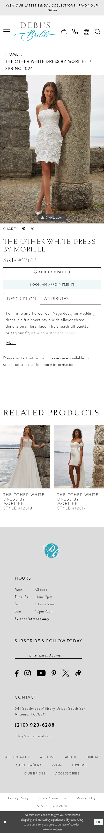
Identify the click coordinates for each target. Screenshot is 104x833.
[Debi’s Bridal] (39, 31)
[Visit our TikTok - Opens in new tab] (78, 673)
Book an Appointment (52, 285)
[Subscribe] (79, 655)
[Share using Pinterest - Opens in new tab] (23, 229)
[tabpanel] (52, 149)
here (59, 829)
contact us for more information (44, 364)
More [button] (11, 342)
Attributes (56, 299)
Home (12, 54)
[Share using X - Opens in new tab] (32, 229)
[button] (6, 32)
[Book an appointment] (86, 31)
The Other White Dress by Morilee (46, 62)
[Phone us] (75, 31)
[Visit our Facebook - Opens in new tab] (17, 673)
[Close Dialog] (4, 822)
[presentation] (25, 457)
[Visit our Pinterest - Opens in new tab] (54, 673)
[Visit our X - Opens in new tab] (66, 673)
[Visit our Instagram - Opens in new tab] (27, 673)
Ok (98, 822)
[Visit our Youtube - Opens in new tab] (41, 673)
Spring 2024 (19, 69)
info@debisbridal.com (34, 736)
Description (21, 299)
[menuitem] (6, 32)
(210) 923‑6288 (35, 725)
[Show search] (98, 31)
